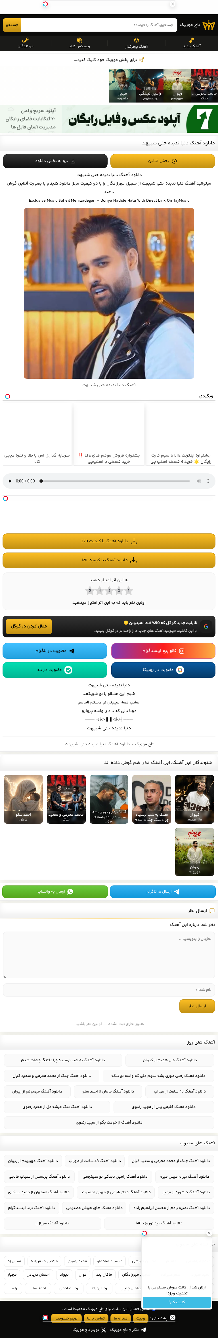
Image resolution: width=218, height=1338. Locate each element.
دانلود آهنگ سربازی (52, 1223)
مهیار (12, 1275)
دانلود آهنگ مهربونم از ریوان (37, 1092)
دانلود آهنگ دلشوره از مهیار (186, 1192)
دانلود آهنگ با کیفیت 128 (104, 560)
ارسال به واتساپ (51, 892)
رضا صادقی (68, 1288)
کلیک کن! (177, 1302)
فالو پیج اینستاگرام (159, 651)
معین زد (14, 1261)
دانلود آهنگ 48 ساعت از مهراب (180, 1092)
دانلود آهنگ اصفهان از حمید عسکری (39, 1192)
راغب (13, 1288)
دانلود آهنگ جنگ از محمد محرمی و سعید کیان (51, 1076)
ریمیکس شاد (79, 46)
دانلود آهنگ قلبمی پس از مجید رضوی (164, 1107)
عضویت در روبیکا (158, 670)
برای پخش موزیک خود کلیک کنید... (105, 60)
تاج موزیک (190, 24)
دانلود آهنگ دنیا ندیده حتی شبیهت (178, 143)
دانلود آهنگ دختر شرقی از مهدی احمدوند (116, 1192)
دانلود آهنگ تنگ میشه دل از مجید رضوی (57, 1107)
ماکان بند (104, 1275)
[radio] (128, 590)
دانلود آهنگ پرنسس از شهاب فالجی (39, 1177)
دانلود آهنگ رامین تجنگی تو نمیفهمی (115, 1177)
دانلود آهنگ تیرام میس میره (184, 1177)
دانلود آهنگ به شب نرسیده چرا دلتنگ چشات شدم (63, 1060)
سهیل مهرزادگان (136, 1275)
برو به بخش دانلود (51, 161)
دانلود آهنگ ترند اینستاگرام (31, 1208)
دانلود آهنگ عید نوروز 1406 (159, 1223)
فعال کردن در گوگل (29, 626)
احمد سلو (38, 1288)
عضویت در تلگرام (50, 651)
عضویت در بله (49, 670)
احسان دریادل (38, 1275)
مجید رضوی (77, 1261)
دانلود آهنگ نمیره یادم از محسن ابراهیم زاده (171, 1208)
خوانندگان (25, 46)
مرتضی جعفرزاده (44, 1261)
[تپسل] (5, 498)
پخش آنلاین (158, 161)
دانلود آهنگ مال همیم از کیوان (170, 1060)
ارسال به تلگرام (159, 892)
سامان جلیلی (130, 1288)
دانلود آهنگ (130, 175)
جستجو (12, 25)
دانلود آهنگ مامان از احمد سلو (108, 1092)
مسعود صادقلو (110, 1261)
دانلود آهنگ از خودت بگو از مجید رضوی (109, 1123)
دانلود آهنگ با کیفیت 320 (104, 541)
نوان (82, 1275)
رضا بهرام (99, 1288)
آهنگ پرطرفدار (136, 47)
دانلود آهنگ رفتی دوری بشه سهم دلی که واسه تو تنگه (158, 1076)
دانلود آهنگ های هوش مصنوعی (94, 1208)
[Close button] (209, 1233)
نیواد (64, 1275)
